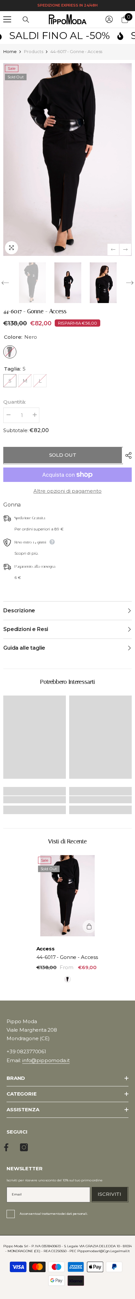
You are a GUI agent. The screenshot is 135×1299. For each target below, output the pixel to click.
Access (45, 949)
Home (9, 51)
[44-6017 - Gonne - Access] (67, 895)
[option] (67, 159)
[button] (113, 249)
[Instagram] (24, 1147)
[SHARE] (127, 455)
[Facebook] (6, 1147)
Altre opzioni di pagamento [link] (67, 491)
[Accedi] (109, 19)
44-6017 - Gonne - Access (67, 957)
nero (67, 979)
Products (33, 51)
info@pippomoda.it (45, 1060)
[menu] (7, 19)
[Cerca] (26, 20)
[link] (34, 799)
